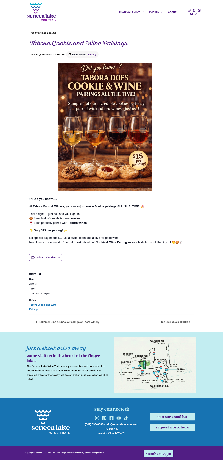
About (172, 12)
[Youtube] (191, 14)
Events (154, 12)
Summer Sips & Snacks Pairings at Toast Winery (69, 322)
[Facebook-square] (194, 10)
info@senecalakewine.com (122, 424)
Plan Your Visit (129, 12)
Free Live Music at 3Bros (175, 322)
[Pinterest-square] (199, 10)
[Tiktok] (197, 14)
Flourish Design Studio (94, 452)
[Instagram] (189, 10)
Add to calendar (46, 257)
